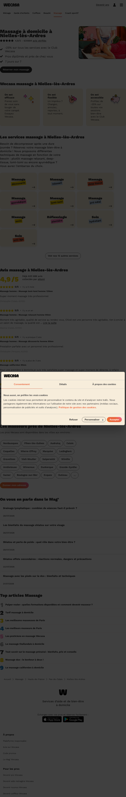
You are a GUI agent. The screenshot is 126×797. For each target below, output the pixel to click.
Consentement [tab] (22, 384)
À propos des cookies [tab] (104, 384)
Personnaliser (92, 419)
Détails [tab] (63, 384)
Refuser (73, 419)
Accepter (114, 419)
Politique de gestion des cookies (77, 407)
